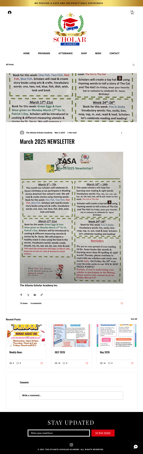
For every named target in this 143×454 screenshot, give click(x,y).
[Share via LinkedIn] (35, 294)
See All (134, 319)
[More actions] (121, 132)
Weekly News (15, 352)
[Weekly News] (26, 335)
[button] (132, 12)
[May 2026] (117, 335)
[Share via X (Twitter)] (28, 294)
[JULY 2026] (71, 335)
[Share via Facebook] (21, 294)
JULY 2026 (60, 352)
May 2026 (105, 352)
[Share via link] (41, 294)
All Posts (10, 64)
